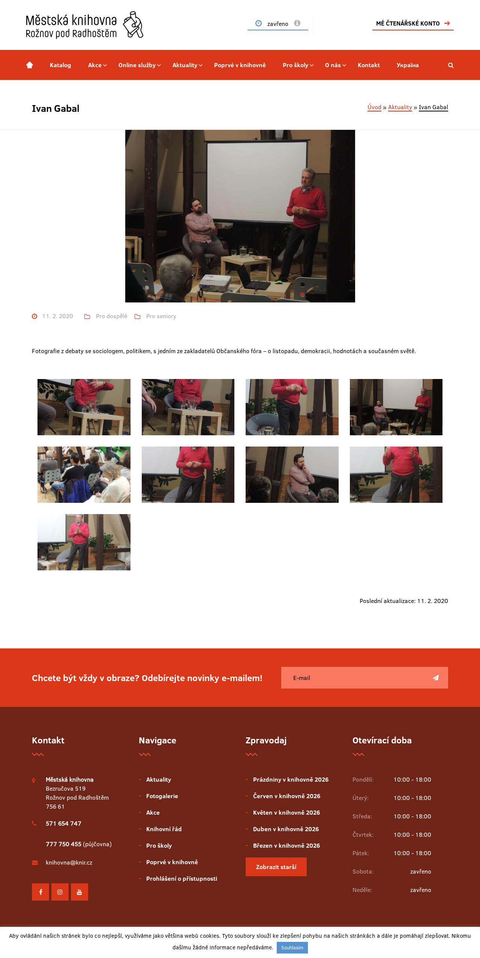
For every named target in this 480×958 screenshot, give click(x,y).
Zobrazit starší (276, 867)
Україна (408, 65)
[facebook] (40, 892)
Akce (95, 65)
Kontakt (369, 65)
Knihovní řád (164, 829)
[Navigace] (29, 65)
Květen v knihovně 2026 (286, 812)
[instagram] (60, 892)
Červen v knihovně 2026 (286, 796)
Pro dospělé (111, 316)
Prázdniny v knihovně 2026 (290, 779)
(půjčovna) (79, 844)
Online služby (137, 65)
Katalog (60, 65)
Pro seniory (161, 316)
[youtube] (79, 892)
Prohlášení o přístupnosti (181, 878)
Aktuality (184, 65)
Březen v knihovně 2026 (286, 845)
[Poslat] (435, 678)
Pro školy (295, 65)
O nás (333, 65)
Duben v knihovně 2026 (286, 829)
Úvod (374, 107)
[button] (451, 65)
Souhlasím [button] (292, 947)
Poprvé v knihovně (240, 65)
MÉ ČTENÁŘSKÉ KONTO (408, 23)
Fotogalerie (162, 796)
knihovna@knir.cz (69, 862)
